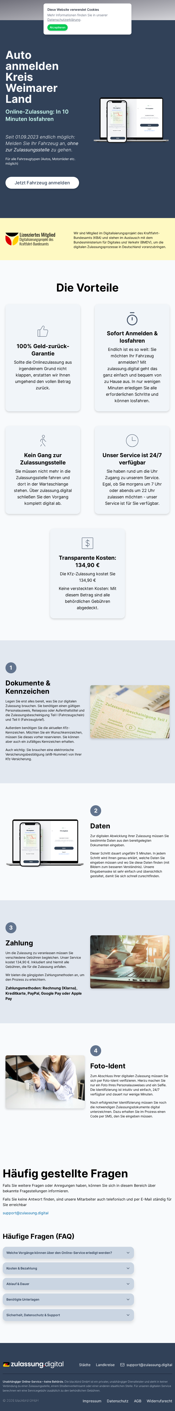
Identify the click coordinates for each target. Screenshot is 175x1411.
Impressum (92, 1401)
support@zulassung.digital (26, 1213)
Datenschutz (118, 1401)
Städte (84, 1364)
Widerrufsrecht (159, 1401)
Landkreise (105, 1364)
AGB (137, 1401)
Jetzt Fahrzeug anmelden (42, 183)
